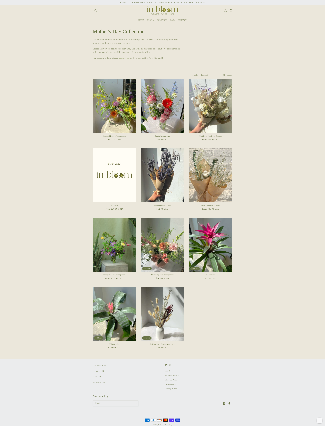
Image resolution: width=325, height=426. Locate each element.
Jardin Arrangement (162, 136)
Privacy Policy (171, 389)
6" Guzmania (211, 275)
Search (167, 371)
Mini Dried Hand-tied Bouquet (210, 136)
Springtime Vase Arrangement (114, 275)
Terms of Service (172, 375)
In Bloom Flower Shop (165, 424)
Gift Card (114, 205)
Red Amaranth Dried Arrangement (162, 344)
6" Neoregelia (114, 344)
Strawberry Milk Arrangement (162, 275)
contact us (124, 58)
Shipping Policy (171, 380)
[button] (95, 10)
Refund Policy (170, 384)
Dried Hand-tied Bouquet (210, 205)
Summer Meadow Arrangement (114, 136)
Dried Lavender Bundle (162, 205)
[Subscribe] (135, 403)
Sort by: (195, 75)
